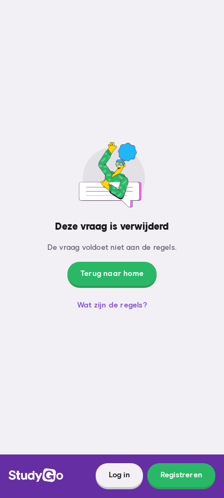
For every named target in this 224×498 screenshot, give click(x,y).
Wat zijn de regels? (112, 305)
